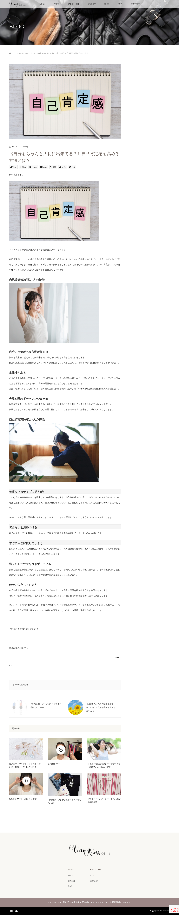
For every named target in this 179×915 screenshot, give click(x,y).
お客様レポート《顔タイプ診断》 (23, 799)
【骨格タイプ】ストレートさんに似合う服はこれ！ (104, 800)
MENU (42, 4)
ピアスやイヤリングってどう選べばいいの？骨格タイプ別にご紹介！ (25, 765)
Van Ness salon (165, 911)
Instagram (11, 910)
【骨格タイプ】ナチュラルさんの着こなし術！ (65, 801)
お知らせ (24, 685)
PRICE (56, 4)
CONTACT (135, 4)
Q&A (120, 4)
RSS (16, 910)
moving (25, 147)
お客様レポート (55, 764)
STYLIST (92, 4)
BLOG (106, 4)
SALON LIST (73, 4)
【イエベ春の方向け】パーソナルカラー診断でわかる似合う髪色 (104, 765)
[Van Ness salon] (89, 855)
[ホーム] (10, 50)
